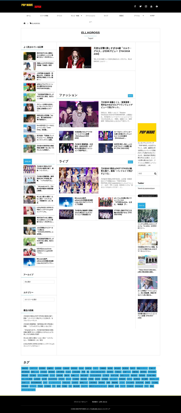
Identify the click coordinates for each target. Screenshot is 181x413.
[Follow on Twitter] (140, 6)
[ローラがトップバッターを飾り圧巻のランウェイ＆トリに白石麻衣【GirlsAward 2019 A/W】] (106, 136)
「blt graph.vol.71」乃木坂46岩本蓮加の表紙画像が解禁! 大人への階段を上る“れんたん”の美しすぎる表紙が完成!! (38, 332)
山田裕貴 (37, 379)
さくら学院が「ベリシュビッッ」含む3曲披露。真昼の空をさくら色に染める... (147, 293)
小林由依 (66, 368)
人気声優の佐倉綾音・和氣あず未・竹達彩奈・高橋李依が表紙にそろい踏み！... (45, 76)
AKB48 (97, 379)
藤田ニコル (34, 372)
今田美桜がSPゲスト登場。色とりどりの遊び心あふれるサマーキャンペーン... (147, 249)
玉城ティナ (25, 382)
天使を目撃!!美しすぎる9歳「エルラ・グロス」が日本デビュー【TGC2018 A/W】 (113, 51)
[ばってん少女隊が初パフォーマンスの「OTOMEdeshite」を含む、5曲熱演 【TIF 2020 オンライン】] (106, 202)
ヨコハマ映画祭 (43, 375)
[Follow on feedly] (157, 6)
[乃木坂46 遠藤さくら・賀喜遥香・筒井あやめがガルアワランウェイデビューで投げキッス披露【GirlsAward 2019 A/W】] (79, 114)
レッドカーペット (54, 382)
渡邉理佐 (102, 382)
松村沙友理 (139, 382)
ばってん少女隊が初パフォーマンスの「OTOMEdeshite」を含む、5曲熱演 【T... (123, 201)
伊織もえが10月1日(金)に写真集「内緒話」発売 (45, 64)
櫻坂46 (67, 375)
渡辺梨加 (125, 368)
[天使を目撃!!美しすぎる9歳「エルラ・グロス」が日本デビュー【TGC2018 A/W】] (75, 57)
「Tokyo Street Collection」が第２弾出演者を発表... (147, 271)
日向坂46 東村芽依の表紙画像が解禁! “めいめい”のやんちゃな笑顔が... (45, 148)
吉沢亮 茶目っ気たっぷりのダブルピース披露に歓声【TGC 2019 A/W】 (123, 146)
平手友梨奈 (152, 372)
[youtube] (151, 6)
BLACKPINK (53, 379)
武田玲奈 (74, 368)
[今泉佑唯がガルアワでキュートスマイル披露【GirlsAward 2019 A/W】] (66, 136)
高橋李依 (25, 368)
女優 (116, 386)
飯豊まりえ (83, 382)
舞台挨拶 (76, 386)
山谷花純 (58, 368)
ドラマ (122, 382)
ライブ (123, 386)
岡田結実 (25, 375)
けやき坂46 (130, 382)
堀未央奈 (84, 379)
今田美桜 (76, 379)
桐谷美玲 (134, 375)
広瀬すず (152, 368)
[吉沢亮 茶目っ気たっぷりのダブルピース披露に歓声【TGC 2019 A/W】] (106, 148)
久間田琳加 (93, 382)
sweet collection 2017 (98, 372)
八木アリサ (33, 368)
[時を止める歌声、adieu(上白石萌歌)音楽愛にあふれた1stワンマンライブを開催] (66, 202)
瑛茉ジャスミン (142, 368)
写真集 (64, 386)
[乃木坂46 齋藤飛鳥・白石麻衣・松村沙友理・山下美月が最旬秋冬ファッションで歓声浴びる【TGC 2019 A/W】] (66, 148)
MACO (133, 368)
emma (81, 368)
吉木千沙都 (114, 375)
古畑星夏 (59, 375)
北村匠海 (88, 368)
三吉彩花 (75, 382)
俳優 (108, 382)
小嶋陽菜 (103, 368)
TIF (54, 386)
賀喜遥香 (122, 379)
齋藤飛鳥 (115, 382)
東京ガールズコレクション (98, 386)
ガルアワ (84, 386)
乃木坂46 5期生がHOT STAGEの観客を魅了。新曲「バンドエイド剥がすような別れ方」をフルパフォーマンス (39, 318)
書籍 (151, 386)
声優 (83, 372)
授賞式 (148, 382)
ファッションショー (28, 389)
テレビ (68, 379)
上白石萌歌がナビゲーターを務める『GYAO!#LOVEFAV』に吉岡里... (45, 231)
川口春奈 (33, 375)
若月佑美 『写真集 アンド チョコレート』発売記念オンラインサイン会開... (45, 138)
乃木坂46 (130, 386)
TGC (146, 386)
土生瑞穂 (155, 382)
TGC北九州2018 (95, 375)
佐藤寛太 (50, 368)
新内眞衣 (117, 368)
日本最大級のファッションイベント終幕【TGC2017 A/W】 (147, 316)
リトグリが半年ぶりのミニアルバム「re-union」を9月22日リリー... (147, 226)
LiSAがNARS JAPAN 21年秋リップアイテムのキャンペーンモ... (45, 210)
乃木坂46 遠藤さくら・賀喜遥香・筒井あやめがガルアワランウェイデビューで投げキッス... (116, 104)
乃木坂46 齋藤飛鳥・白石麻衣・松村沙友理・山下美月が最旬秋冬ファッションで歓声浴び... (84, 147)
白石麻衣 (47, 386)
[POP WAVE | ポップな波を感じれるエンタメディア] (31, 8)
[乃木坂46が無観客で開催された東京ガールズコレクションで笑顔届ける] (66, 214)
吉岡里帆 (105, 379)
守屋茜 (91, 379)
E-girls (68, 372)
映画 (58, 386)
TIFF (45, 382)
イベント (33, 386)
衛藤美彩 (135, 372)
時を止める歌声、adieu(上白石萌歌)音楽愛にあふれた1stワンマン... (45, 261)
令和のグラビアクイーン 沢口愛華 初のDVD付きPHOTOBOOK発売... (45, 86)
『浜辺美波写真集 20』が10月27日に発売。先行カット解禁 (45, 96)
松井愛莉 (42, 368)
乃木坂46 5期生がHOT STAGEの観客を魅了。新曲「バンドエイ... (45, 168)
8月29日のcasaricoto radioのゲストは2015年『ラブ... (45, 251)
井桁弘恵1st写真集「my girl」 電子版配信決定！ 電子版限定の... (45, 117)
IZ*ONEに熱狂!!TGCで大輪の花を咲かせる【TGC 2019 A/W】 (123, 213)
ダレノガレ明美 (27, 379)
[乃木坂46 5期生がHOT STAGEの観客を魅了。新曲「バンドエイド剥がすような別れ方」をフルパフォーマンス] (79, 182)
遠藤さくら (74, 375)
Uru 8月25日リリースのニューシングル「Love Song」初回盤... (45, 128)
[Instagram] (146, 6)
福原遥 (110, 368)
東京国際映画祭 (36, 382)
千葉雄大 (118, 372)
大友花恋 (43, 372)
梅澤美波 (137, 379)
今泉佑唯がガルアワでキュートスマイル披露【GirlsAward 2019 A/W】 (83, 135)
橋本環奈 (143, 372)
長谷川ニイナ (154, 379)
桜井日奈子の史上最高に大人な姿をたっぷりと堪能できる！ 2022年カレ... (45, 55)
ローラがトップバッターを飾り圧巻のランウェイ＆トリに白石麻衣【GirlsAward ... (123, 135)
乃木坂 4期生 (151, 375)
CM (70, 386)
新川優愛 (145, 379)
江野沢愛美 (60, 372)
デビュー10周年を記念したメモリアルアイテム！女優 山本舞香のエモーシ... (45, 107)
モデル (129, 379)
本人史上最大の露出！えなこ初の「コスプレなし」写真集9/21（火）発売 (45, 200)
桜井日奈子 (84, 375)
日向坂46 (25, 386)
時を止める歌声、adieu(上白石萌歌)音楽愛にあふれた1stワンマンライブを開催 (84, 201)
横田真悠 (51, 372)
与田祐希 (142, 375)
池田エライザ (124, 375)
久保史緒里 (76, 372)
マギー (95, 368)
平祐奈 (40, 386)
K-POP (152, 15)
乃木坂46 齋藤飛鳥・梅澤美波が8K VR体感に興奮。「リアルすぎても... (45, 178)
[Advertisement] (96, 80)
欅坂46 (111, 386)
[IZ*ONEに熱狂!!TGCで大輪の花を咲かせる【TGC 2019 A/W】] (106, 214)
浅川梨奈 (110, 372)
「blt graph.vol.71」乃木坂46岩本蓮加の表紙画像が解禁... (45, 189)
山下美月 (106, 375)
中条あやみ (66, 382)
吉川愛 (44, 379)
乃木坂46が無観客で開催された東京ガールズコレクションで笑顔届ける (83, 213)
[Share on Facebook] (135, 6)
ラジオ (52, 375)
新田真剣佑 (25, 372)
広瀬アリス (126, 372)
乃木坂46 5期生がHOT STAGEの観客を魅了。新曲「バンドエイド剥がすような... (116, 171)
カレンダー (113, 379)
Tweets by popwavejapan (146, 188)
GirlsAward (139, 386)
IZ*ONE (61, 379)
